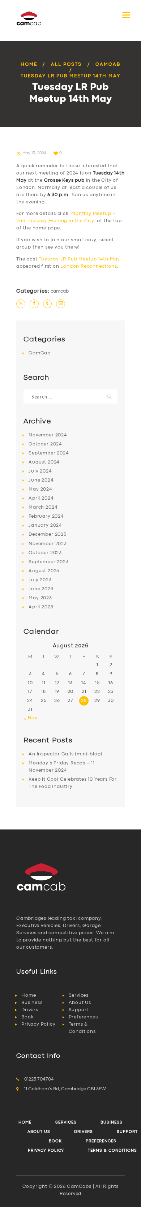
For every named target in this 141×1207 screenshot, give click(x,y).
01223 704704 (39, 1079)
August (44, 462)
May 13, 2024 (34, 153)
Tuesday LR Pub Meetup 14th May (79, 259)
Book (27, 1017)
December (47, 534)
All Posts (66, 64)
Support (79, 1010)
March (43, 507)
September (49, 453)
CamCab (107, 64)
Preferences (83, 1017)
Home (29, 64)
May (40, 489)
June (41, 480)
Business (31, 1003)
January (45, 525)
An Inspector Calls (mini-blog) (65, 754)
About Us (80, 1003)
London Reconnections (88, 266)
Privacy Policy (38, 1024)
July (40, 471)
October (45, 444)
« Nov (30, 718)
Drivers (29, 1010)
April (41, 498)
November (48, 435)
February (46, 516)
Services (79, 995)
